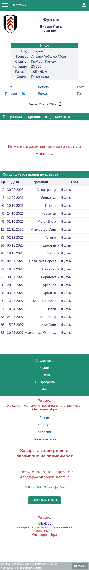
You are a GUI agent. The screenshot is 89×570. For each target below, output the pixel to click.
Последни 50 (15, 93)
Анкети (44, 375)
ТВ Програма (44, 382)
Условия (44, 432)
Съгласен (80, 566)
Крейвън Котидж (43, 61)
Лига (8, 87)
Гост (80, 93)
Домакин (44, 87)
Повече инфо (33, 567)
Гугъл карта (40, 76)
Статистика (44, 360)
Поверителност (44, 439)
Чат (44, 389)
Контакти (44, 425)
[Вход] (84, 5)
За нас (45, 418)
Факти (44, 367)
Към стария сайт (44, 500)
